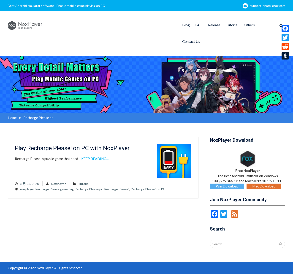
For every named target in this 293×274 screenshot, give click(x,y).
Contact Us (191, 41)
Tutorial (232, 25)
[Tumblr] (285, 55)
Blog (186, 25)
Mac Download (263, 186)
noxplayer (27, 189)
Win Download (227, 186)
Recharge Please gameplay (54, 189)
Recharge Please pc (89, 189)
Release (214, 25)
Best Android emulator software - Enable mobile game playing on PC (56, 6)
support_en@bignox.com (267, 6)
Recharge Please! (116, 189)
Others (249, 25)
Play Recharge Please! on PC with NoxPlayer (72, 148)
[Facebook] (285, 28)
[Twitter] (285, 37)
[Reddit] (285, 46)
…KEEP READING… (94, 159)
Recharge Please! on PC (148, 189)
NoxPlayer (58, 184)
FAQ (199, 25)
